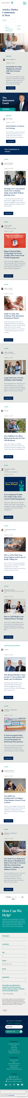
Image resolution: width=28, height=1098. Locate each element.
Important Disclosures (14, 1044)
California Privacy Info (14, 1052)
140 (22, 897)
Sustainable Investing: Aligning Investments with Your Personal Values (14, 69)
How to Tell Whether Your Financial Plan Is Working (14, 617)
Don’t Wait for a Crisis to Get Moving (15, 127)
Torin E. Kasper (10, 59)
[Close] (26, 1091)
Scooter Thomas (9, 770)
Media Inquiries (14, 1067)
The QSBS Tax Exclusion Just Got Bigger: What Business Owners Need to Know (14, 799)
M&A (14, 1062)
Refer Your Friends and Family (14, 1069)
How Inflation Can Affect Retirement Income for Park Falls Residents (14, 438)
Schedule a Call (10, 1031)
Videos (19, 29)
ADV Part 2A (14, 1047)
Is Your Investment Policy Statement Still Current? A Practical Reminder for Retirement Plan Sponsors (13, 738)
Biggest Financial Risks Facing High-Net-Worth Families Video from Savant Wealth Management (14, 254)
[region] (14, 1093)
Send (4, 1010)
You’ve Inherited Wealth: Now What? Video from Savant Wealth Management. (14, 496)
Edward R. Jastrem (9, 590)
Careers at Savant (14, 1065)
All (6, 26)
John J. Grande (8, 352)
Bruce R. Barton (8, 163)
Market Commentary (9, 28)
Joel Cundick (8, 225)
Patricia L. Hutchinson (10, 710)
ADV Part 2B (14, 1049)
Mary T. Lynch (8, 288)
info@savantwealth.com (15, 1079)
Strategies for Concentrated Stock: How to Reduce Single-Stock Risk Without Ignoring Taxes (14, 191)
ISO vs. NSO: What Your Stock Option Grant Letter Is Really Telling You (14, 557)
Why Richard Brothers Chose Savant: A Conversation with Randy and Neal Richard (15, 677)
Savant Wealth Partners (14, 1063)
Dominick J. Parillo (11, 228)
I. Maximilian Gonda (10, 529)
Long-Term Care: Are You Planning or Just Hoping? (13, 379)
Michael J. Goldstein (12, 472)
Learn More (10, 88)
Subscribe (9, 1027)
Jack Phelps (9, 119)
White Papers (9, 31)
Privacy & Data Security (14, 1051)
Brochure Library (14, 1060)
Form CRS (14, 1045)
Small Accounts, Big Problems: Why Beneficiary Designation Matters (14, 316)
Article (19, 26)
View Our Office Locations (14, 1081)
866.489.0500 (14, 1077)
